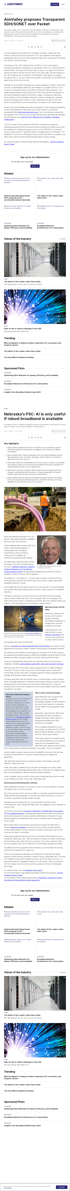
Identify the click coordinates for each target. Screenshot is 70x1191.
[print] (65, 47)
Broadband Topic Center (33, 870)
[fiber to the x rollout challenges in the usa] (35, 306)
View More (63, 239)
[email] (41, 47)
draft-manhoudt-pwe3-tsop (28, 112)
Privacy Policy (7, 1188)
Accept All (61, 1187)
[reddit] (38, 47)
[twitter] (35, 47)
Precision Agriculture (33, 633)
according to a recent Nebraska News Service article (30, 646)
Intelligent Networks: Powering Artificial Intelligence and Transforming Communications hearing (19, 569)
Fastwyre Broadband (18, 827)
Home (5, 279)
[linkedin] (32, 47)
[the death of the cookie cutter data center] (35, 260)
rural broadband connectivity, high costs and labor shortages (41, 664)
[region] (35, 1187)
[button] (5, 4)
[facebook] (29, 47)
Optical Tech (8, 14)
